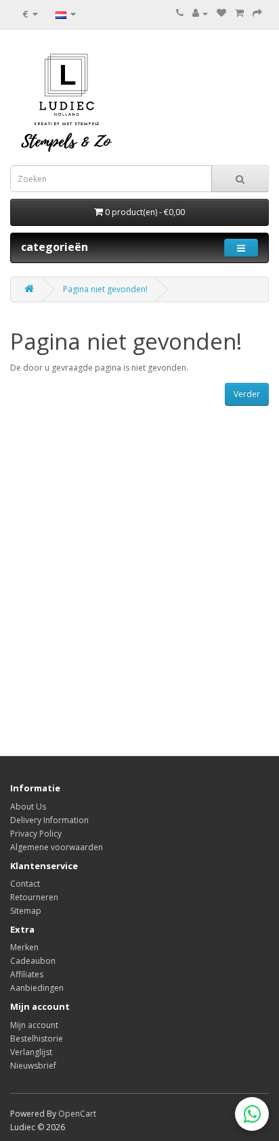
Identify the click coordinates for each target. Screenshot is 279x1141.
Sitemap (25, 910)
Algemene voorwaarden (56, 847)
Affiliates (26, 974)
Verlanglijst (31, 1052)
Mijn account (34, 1025)
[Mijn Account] (200, 13)
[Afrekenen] (257, 13)
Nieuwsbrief (33, 1065)
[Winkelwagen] (239, 13)
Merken (24, 947)
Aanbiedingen (37, 988)
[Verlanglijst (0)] (221, 13)
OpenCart (77, 1113)
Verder (247, 394)
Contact (25, 883)
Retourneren (34, 897)
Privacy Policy (36, 833)
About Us (28, 806)
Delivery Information (49, 820)
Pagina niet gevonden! (105, 289)
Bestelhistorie (36, 1038)
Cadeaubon (33, 961)
